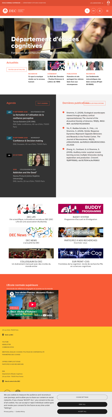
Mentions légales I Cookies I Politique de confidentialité (23, 352)
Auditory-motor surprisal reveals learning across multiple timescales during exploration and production (84, 155)
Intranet (99, 10)
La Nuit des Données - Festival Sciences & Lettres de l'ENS (56, 79)
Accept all (82, 411)
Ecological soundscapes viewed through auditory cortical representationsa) (85, 115)
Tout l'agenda (42, 103)
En (93, 11)
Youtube (5, 342)
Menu (107, 10)
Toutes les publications (95, 103)
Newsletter (6, 344)
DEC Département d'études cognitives (14, 11)
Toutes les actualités (16, 69)
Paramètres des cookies (11, 355)
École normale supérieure (11, 3)
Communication (8, 347)
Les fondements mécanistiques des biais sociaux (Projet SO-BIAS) (94, 80)
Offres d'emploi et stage (11, 362)
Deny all (82, 404)
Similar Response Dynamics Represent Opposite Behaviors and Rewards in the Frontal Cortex (84, 134)
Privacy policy (8, 412)
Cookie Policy (20, 412)
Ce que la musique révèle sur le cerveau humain (36, 79)
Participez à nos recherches (13, 364)
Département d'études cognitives (34, 3)
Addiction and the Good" (25, 172)
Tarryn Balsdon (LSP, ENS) (24, 121)
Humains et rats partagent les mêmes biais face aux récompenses (75, 80)
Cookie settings (82, 397)
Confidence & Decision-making (28, 140)
